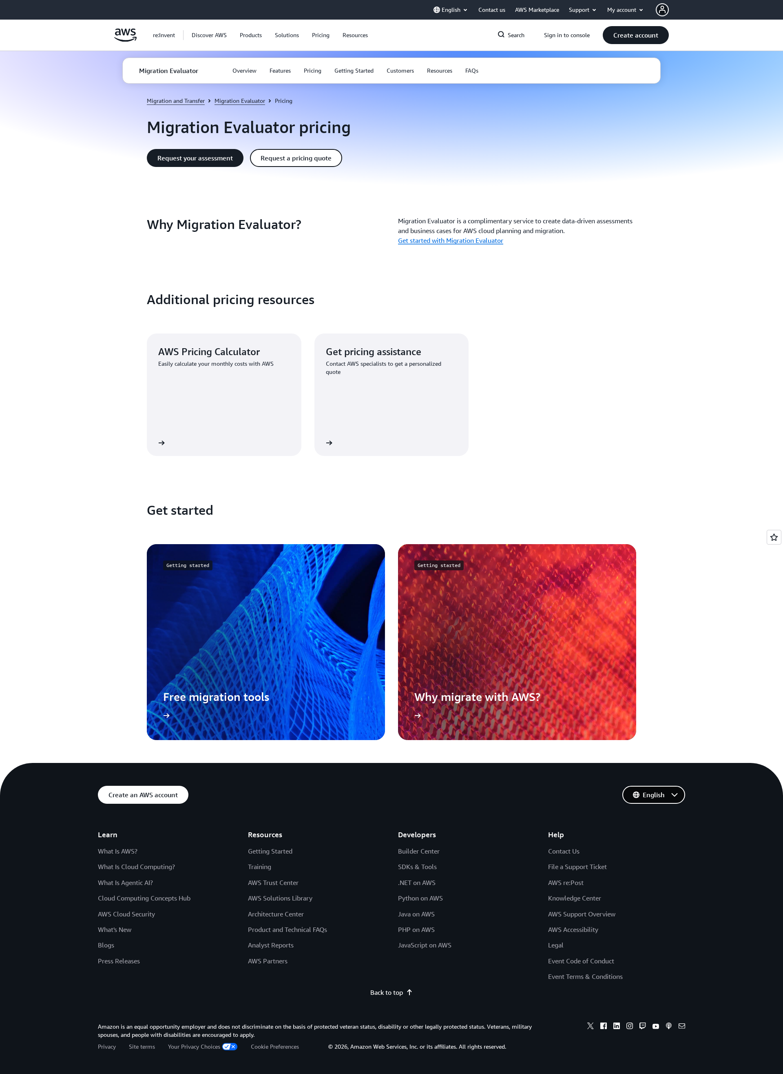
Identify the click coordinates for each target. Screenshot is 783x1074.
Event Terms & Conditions (585, 976)
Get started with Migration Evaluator (450, 240)
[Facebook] (603, 1027)
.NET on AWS (417, 882)
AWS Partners (268, 961)
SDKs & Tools (417, 867)
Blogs (106, 945)
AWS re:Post (566, 882)
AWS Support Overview (581, 914)
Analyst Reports (271, 945)
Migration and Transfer (176, 100)
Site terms (142, 1046)
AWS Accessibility (573, 929)
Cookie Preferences (275, 1046)
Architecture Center (276, 914)
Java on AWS (416, 914)
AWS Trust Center (273, 882)
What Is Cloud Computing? (136, 867)
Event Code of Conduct (581, 961)
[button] (209, 35)
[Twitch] (642, 1027)
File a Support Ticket (577, 867)
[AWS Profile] (662, 9)
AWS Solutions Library (280, 898)
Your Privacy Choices (194, 1046)
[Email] (682, 1027)
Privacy (107, 1046)
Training (259, 867)
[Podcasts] (669, 1027)
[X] (590, 1027)
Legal (556, 945)
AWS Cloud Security (126, 914)
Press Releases (119, 961)
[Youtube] (655, 1027)
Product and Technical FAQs (287, 929)
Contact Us (564, 851)
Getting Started (270, 851)
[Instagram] (629, 1027)
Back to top (386, 992)
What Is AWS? (117, 851)
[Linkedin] (616, 1027)
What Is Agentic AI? (125, 882)
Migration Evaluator (240, 100)
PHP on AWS (416, 929)
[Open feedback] (774, 537)
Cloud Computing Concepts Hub (144, 898)
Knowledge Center (574, 898)
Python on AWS (420, 898)
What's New (114, 929)
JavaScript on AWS (424, 945)
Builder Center (419, 851)
